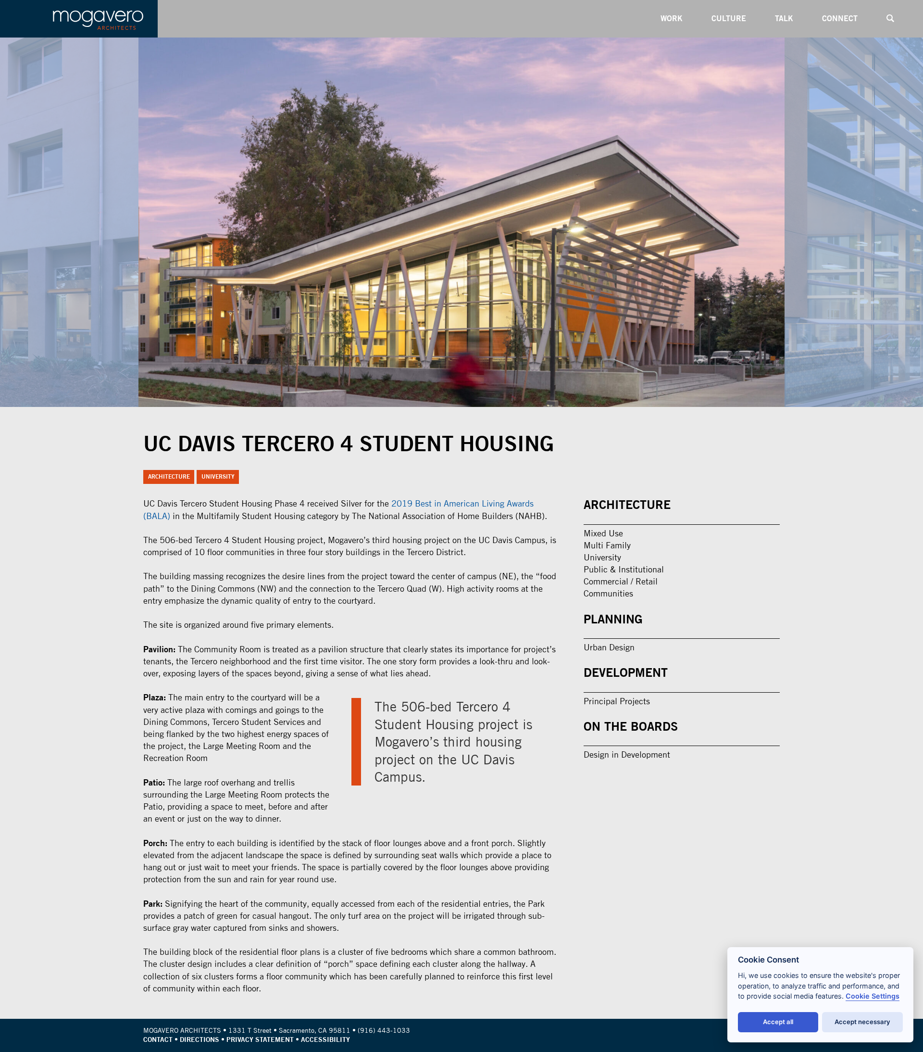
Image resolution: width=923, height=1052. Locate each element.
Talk (784, 18)
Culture (728, 18)
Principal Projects (617, 701)
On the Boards (631, 726)
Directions (199, 1039)
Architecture (169, 477)
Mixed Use (603, 533)
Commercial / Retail (621, 581)
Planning (613, 619)
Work (672, 18)
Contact (158, 1039)
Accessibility (325, 1039)
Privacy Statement (260, 1039)
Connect (840, 18)
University (218, 477)
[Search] (890, 19)
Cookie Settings (872, 996)
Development (626, 672)
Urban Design (609, 647)
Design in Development (627, 754)
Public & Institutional (624, 569)
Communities (608, 593)
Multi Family (607, 545)
